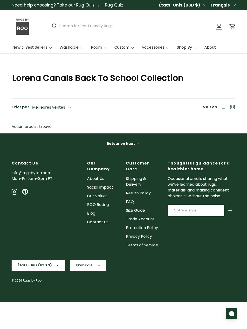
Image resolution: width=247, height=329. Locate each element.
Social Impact (100, 187)
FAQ (130, 201)
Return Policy (138, 193)
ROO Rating (98, 204)
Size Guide (135, 210)
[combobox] (123, 26)
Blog (91, 213)
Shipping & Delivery (136, 181)
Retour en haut (121, 143)
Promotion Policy (142, 227)
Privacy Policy (139, 236)
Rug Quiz (114, 5)
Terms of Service (142, 245)
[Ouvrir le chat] (231, 313)
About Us (95, 178)
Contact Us (98, 222)
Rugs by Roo (32, 280)
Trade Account (140, 219)
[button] (232, 26)
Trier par (20, 107)
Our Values (97, 196)
